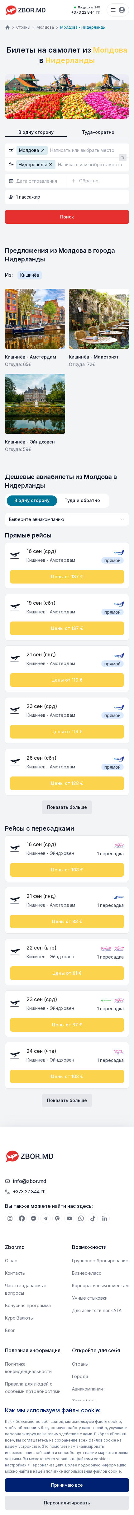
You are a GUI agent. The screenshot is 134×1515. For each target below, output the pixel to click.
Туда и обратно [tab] (82, 500)
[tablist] (57, 501)
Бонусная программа (28, 1305)
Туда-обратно (98, 132)
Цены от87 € (67, 1024)
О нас (11, 1260)
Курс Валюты (19, 1317)
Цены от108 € (67, 869)
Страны (23, 27)
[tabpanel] (67, 810)
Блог (10, 1330)
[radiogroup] (67, 132)
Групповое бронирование (100, 1260)
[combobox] (67, 519)
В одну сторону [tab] (32, 500)
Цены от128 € (67, 783)
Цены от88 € (67, 921)
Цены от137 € (67, 576)
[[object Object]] (10, 1218)
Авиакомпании (87, 1388)
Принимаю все (67, 1485)
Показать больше (67, 807)
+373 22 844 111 (85, 10)
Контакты (15, 1273)
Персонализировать (67, 1502)
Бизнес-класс (86, 1273)
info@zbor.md (29, 1181)
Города (80, 1376)
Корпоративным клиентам (100, 1285)
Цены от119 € (67, 679)
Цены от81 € (67, 973)
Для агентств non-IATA (97, 1310)
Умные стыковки (90, 1298)
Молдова (45, 27)
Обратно (88, 180)
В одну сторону (36, 132)
